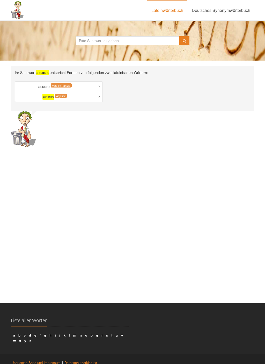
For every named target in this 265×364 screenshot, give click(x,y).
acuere (54, 86)
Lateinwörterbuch (167, 10)
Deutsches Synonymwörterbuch (221, 10)
